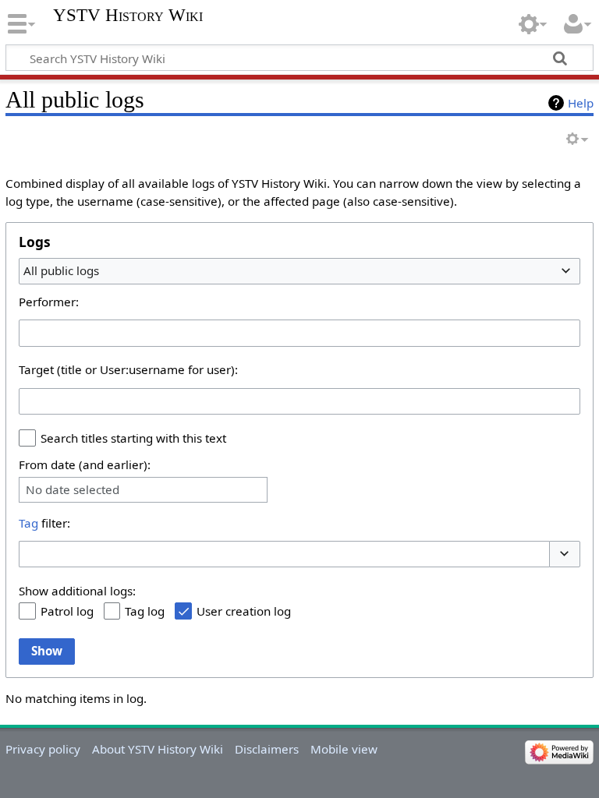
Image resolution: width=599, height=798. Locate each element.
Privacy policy (42, 749)
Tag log (145, 611)
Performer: (49, 301)
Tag (28, 523)
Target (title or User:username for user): (128, 369)
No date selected (72, 489)
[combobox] (299, 271)
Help (581, 103)
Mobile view (343, 749)
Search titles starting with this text (133, 438)
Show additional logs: (77, 590)
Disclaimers (267, 749)
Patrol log (67, 611)
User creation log (244, 611)
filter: (44, 523)
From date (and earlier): (85, 464)
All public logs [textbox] (61, 270)
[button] (564, 554)
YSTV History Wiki (128, 16)
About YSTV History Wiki (157, 749)
